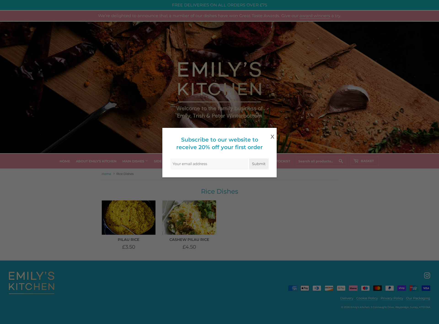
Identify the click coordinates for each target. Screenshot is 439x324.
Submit (259, 164)
